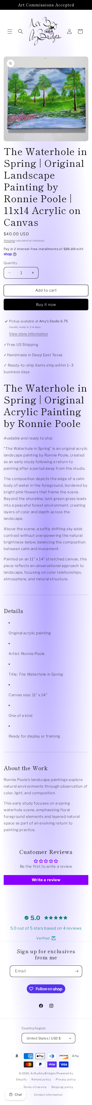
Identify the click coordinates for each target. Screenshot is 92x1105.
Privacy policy (66, 1079)
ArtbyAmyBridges (43, 1073)
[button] (9, 31)
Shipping (9, 240)
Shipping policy (62, 1087)
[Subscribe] (76, 971)
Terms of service (35, 1087)
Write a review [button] (46, 880)
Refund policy (41, 1079)
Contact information (48, 1094)
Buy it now (46, 304)
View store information (28, 334)
